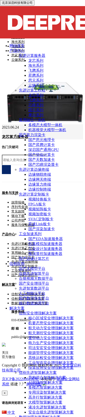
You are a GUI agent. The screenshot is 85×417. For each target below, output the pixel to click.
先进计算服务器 (32, 56)
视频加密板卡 (39, 214)
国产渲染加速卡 (41, 229)
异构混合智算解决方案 (47, 377)
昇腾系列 (35, 75)
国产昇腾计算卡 (41, 145)
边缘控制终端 (39, 189)
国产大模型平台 (32, 269)
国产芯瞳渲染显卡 (43, 165)
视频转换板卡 (39, 199)
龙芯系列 (35, 60)
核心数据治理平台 (34, 303)
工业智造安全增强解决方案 (51, 363)
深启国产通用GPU (43, 150)
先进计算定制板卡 (34, 194)
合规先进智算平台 (34, 273)
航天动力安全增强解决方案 (51, 328)
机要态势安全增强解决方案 (51, 323)
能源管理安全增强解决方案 (51, 353)
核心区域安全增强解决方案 (51, 318)
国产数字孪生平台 (34, 298)
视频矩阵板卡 (39, 209)
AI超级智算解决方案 (45, 382)
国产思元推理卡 (41, 140)
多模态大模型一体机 (45, 125)
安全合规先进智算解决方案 (51, 412)
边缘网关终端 (39, 179)
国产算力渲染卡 (32, 135)
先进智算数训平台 (34, 288)
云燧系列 (35, 85)
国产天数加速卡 (41, 160)
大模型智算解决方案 (45, 402)
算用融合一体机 (32, 120)
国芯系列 (35, 110)
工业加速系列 (30, 234)
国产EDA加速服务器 (45, 239)
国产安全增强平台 (34, 283)
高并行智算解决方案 (45, 397)
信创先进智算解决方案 (38, 373)
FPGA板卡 (37, 204)
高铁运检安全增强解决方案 (51, 358)
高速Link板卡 (39, 224)
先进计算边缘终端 (34, 169)
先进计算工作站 (32, 90)
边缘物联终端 (39, 174)
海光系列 (35, 65)
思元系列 (35, 80)
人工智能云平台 (32, 293)
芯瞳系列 (35, 105)
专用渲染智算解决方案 (47, 392)
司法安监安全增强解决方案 (51, 348)
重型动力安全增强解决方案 (51, 338)
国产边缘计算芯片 (34, 259)
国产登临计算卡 (41, 155)
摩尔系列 (35, 115)
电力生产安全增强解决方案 (51, 343)
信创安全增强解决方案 (38, 313)
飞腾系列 (35, 70)
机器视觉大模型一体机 (47, 130)
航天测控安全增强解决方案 (51, 333)
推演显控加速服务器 (45, 254)
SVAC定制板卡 (40, 219)
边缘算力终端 (39, 184)
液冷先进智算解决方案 (47, 407)
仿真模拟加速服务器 (45, 244)
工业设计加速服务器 (45, 249)
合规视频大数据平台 (36, 278)
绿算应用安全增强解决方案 (51, 368)
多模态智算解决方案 (45, 387)
